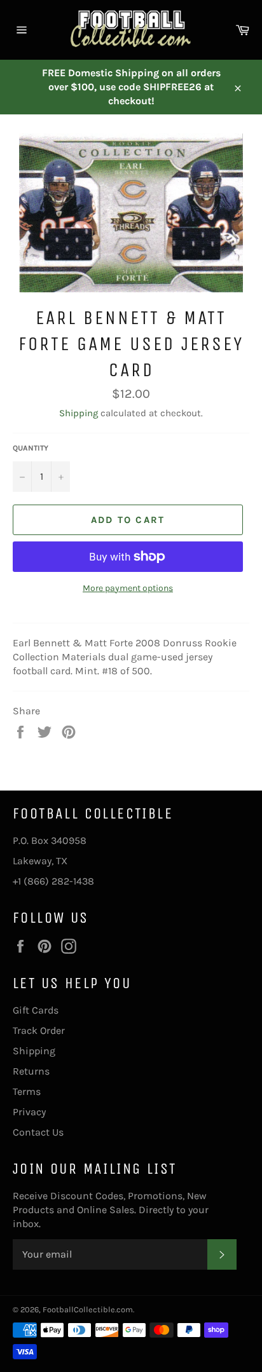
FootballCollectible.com (88, 1309)
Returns (31, 1071)
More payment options (128, 588)
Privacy (29, 1112)
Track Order (39, 1030)
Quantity (30, 448)
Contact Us (38, 1132)
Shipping (78, 413)
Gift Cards (36, 1010)
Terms (27, 1091)
